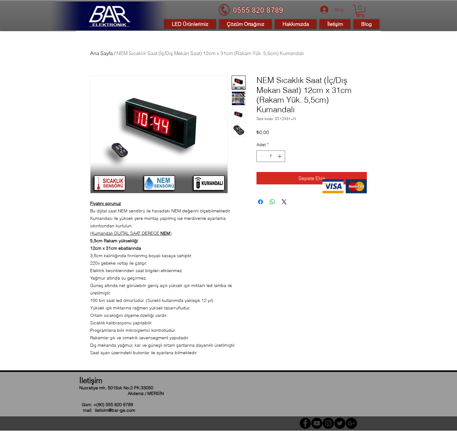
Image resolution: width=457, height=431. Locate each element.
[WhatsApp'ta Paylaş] (272, 202)
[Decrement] (261, 156)
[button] (360, 11)
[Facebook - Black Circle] (305, 423)
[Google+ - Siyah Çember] (351, 423)
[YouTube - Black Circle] (316, 423)
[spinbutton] (270, 156)
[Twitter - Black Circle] (339, 423)
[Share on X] (284, 202)
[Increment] (280, 156)
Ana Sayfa (101, 53)
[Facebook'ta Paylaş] (260, 202)
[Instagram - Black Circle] (328, 423)
